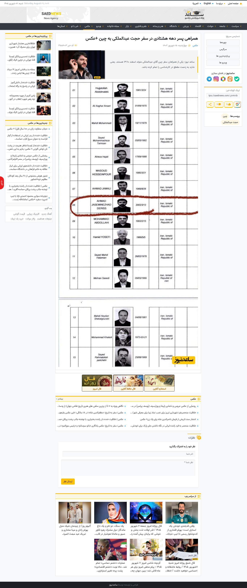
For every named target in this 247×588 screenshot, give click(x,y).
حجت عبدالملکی (230, 122)
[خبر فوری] (2, 182)
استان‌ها (61, 26)
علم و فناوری (141, 26)
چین (225, 116)
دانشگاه (173, 26)
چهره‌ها (223, 42)
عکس (88, 26)
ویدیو (99, 26)
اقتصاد (198, 26)
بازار (127, 26)
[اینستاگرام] (216, 79)
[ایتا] (230, 79)
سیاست (235, 26)
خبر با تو (75, 26)
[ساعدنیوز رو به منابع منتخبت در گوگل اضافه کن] (237, 104)
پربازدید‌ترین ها (223, 56)
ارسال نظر (67, 481)
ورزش (186, 26)
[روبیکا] (223, 79)
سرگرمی (223, 49)
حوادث (210, 26)
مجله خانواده (113, 26)
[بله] (236, 79)
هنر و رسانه (158, 26)
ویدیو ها (223, 63)
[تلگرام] (209, 79)
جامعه (223, 26)
